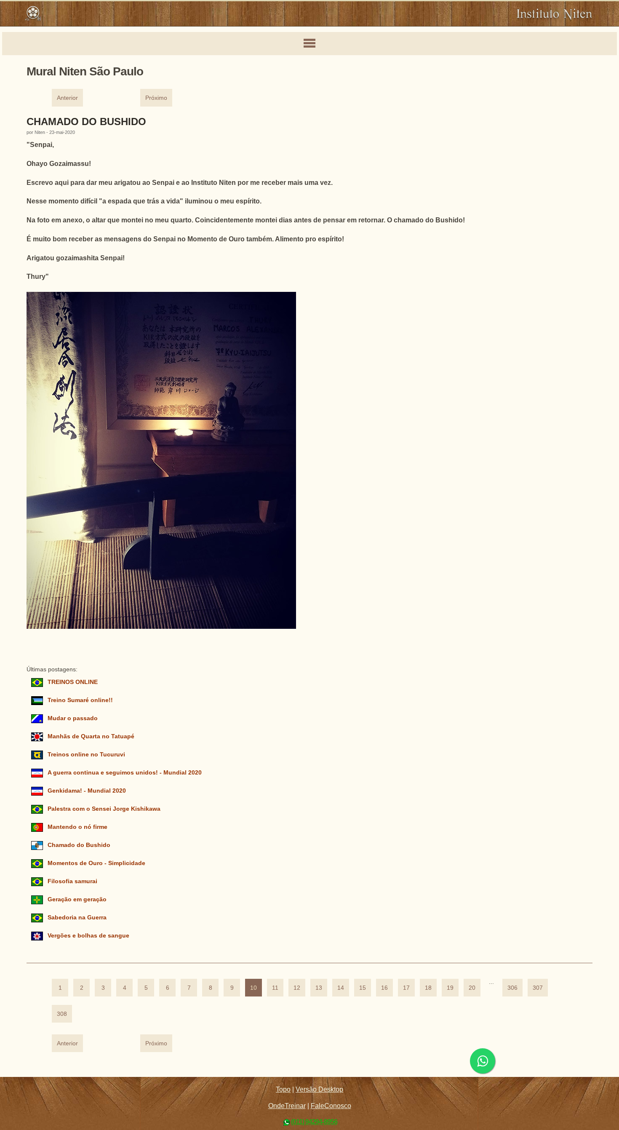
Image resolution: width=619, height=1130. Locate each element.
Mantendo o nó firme (77, 827)
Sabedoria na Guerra (77, 917)
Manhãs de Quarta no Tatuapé (91, 736)
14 (340, 988)
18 (428, 988)
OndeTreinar (287, 1105)
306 (512, 988)
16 (384, 988)
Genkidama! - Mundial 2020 (87, 791)
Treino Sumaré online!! (80, 700)
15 (362, 988)
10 (253, 988)
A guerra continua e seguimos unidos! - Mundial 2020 (125, 772)
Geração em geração (77, 899)
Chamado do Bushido (86, 121)
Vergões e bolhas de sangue (88, 935)
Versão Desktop (319, 1089)
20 (472, 988)
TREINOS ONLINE (73, 682)
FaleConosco (331, 1105)
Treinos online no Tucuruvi (86, 754)
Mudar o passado (73, 718)
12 (296, 988)
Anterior (67, 98)
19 (450, 988)
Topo (283, 1089)
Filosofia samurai (72, 881)
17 (406, 988)
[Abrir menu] (309, 44)
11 (275, 988)
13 (318, 988)
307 (538, 988)
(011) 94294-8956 (314, 1121)
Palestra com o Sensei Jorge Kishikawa (104, 809)
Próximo (156, 98)
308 (62, 1014)
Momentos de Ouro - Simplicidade (96, 863)
